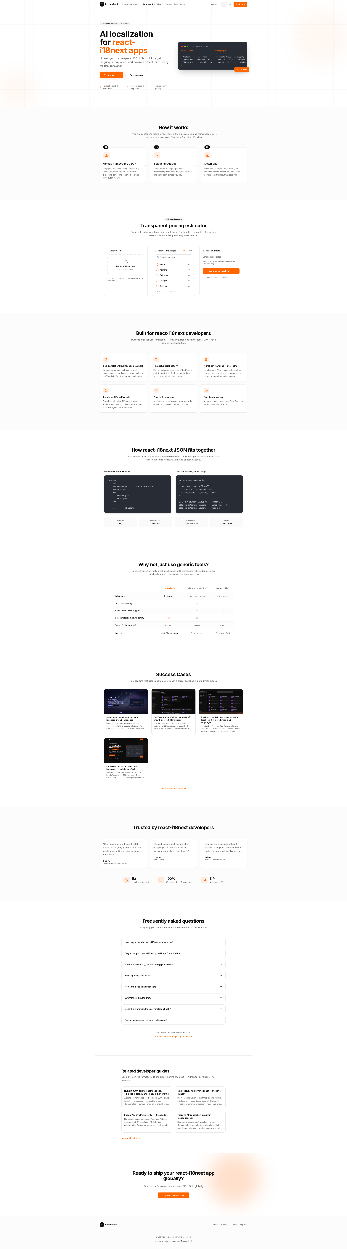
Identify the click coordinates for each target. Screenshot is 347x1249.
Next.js (160, 4)
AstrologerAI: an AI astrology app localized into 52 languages (122, 718)
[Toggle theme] (230, 4)
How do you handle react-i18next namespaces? (149, 942)
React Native (179, 4)
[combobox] (224, 4)
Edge (174, 1037)
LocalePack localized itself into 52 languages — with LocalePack (123, 767)
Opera (181, 1037)
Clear (190, 251)
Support (243, 1224)
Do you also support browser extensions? (146, 1020)
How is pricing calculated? (138, 975)
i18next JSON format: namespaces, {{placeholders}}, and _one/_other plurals (146, 1092)
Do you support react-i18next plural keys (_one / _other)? (154, 953)
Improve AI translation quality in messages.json (194, 1116)
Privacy (224, 1224)
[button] (125, 264)
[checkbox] (157, 264)
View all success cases (172, 788)
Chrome (159, 1037)
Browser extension (130, 4)
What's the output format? (138, 997)
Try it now (240, 4)
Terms (234, 1224)
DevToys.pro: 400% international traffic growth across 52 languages (173, 718)
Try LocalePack (171, 1195)
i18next (169, 4)
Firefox (167, 1037)
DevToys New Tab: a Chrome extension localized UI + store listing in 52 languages (220, 720)
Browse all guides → (131, 1138)
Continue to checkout (219, 271)
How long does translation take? (141, 986)
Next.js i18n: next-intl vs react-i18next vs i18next (199, 1092)
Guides (214, 4)
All (184, 251)
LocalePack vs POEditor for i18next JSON (146, 1115)
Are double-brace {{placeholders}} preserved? (149, 964)
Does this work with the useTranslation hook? (148, 1009)
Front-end (148, 4)
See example (137, 75)
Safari (189, 1037)
